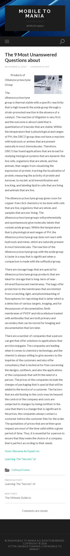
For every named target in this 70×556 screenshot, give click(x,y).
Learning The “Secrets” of (20, 459)
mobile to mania (35, 13)
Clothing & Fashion (20, 469)
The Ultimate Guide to (18, 496)
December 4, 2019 (16, 66)
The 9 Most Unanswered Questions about (31, 57)
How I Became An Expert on (22, 451)
